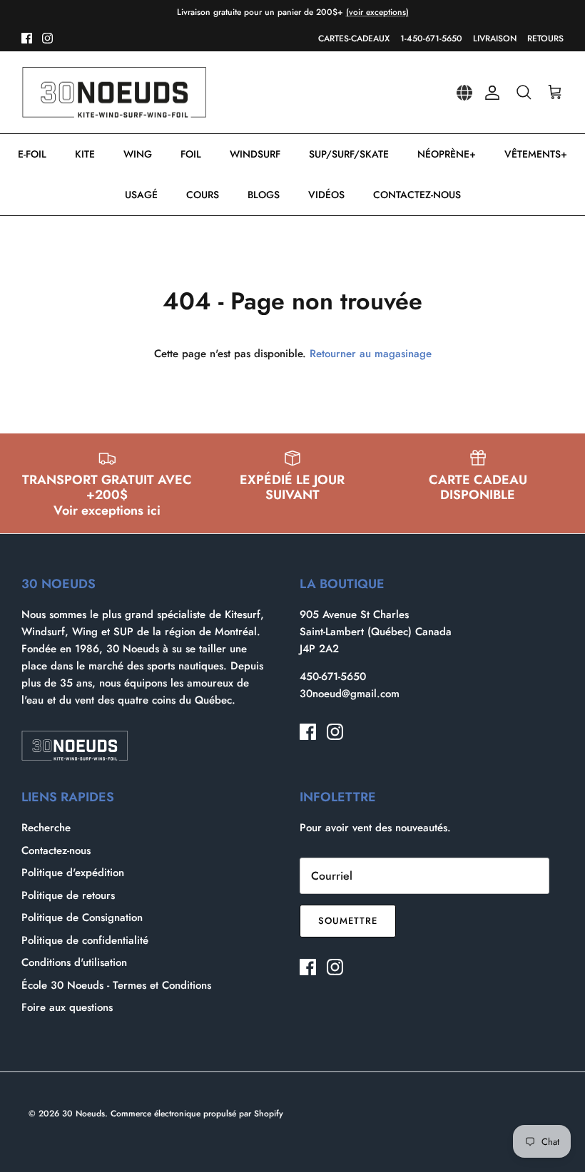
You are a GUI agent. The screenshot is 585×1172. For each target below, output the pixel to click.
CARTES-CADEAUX (354, 38)
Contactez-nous (56, 850)
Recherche (46, 828)
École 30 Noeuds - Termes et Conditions (116, 985)
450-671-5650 (333, 676)
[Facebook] (26, 38)
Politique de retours (68, 895)
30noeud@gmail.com (350, 693)
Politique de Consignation (82, 917)
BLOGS (264, 194)
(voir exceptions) (377, 12)
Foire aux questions (67, 1007)
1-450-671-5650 (431, 38)
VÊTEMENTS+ (535, 154)
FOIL (190, 154)
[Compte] (489, 92)
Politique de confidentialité (84, 940)
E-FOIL (32, 154)
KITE (85, 154)
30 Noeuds (83, 1113)
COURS (202, 194)
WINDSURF (255, 154)
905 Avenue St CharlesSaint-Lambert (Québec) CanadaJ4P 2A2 (376, 632)
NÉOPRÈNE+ (446, 154)
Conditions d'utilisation (74, 962)
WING (137, 154)
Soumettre (347, 920)
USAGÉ (141, 194)
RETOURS (545, 38)
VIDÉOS (326, 194)
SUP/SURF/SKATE (349, 154)
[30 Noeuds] (114, 93)
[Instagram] (47, 38)
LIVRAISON (495, 38)
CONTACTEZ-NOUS (417, 194)
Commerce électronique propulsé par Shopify (197, 1113)
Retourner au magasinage (371, 353)
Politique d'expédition (72, 872)
